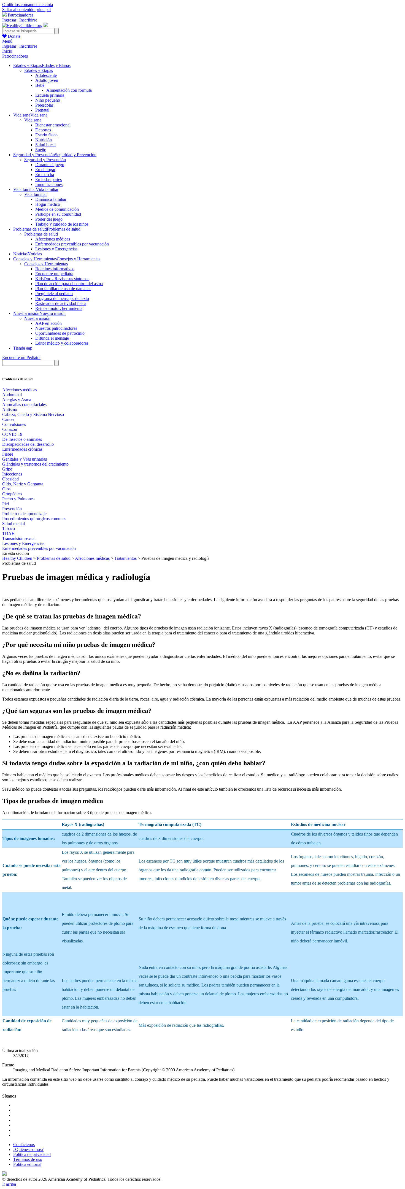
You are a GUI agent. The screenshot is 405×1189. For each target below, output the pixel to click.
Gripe (7, 469)
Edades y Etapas (38, 70)
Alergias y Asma (16, 399)
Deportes (43, 130)
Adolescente (46, 75)
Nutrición (43, 139)
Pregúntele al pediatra (54, 293)
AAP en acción (48, 323)
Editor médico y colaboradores (61, 343)
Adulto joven (46, 80)
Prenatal (42, 110)
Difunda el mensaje (52, 338)
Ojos (6, 489)
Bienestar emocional (53, 125)
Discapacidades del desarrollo (28, 444)
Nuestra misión (37, 318)
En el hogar (45, 169)
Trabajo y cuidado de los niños (61, 224)
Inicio (7, 51)
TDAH (8, 533)
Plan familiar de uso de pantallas (63, 288)
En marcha (44, 174)
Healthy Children (17, 558)
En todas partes (48, 179)
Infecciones (12, 474)
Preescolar (44, 105)
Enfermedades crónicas (22, 449)
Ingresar (9, 20)
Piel (5, 503)
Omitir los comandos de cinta (27, 4)
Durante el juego (49, 164)
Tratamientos (125, 558)
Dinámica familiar (50, 199)
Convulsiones (14, 424)
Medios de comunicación (57, 209)
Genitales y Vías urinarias (24, 459)
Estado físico (46, 135)
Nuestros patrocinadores (56, 328)
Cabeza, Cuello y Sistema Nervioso (33, 414)
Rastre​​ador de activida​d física (60, 303)
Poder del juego (49, 219)
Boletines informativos (54, 268)
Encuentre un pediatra (54, 273)
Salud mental (13, 523)
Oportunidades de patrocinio (60, 333)
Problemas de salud (41, 234)
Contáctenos (24, 1144)
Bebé (39, 85)
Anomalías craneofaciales (24, 404)
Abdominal (12, 394)
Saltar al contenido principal (26, 9)
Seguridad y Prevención (45, 159)
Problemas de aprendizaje (24, 513)
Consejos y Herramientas (46, 263)
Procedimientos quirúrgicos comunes (34, 518)
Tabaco (8, 528)
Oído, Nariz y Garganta (22, 484)
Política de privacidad (32, 1154)
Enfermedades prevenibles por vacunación (72, 244)
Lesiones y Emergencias (56, 249)
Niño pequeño (47, 100)
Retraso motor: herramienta (58, 308)
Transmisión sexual (19, 538)
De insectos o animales (22, 439)
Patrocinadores (20, 15)
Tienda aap (22, 348)
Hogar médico (47, 204)
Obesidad (10, 479)
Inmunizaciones (49, 184)
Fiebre (7, 454)
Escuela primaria (49, 95)
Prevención (12, 508)
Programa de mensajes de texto (62, 298)
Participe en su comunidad (58, 214)
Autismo (9, 409)
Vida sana (32, 120)
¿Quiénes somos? (28, 1149)
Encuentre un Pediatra (21, 357)
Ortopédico (12, 493)
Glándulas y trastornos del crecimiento (35, 464)
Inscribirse (28, 20)
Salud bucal (45, 144)
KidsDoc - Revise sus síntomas (62, 278)
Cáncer (8, 419)
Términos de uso (27, 1159)
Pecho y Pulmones (18, 498)
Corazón (9, 429)
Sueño (40, 149)
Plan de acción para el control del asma (69, 283)
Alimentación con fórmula (69, 90)
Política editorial (27, 1164)
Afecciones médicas (52, 239)
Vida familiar (35, 194)
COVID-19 (12, 434)
